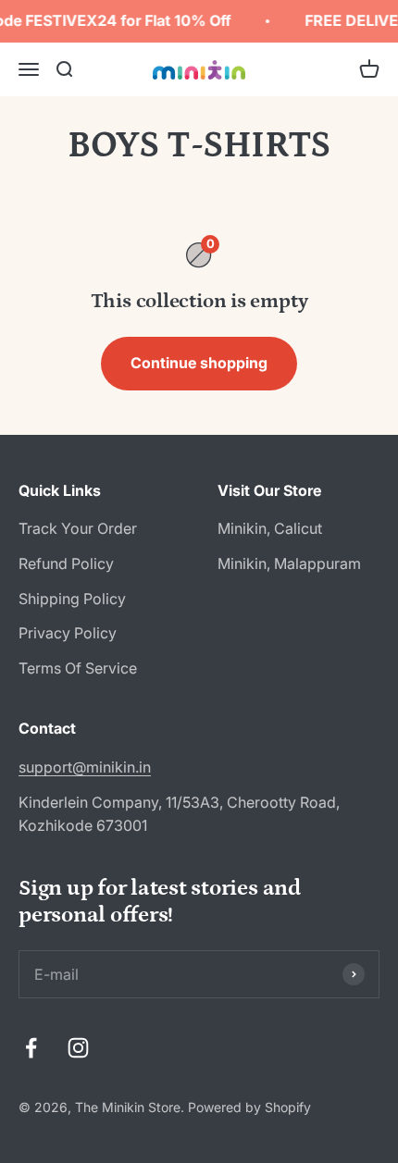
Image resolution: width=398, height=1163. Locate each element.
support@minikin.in (85, 767)
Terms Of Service (78, 668)
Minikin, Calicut (270, 528)
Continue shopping (199, 362)
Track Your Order (78, 528)
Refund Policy (66, 563)
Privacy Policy (68, 633)
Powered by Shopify (249, 1107)
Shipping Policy (72, 598)
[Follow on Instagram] (78, 1047)
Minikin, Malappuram (289, 563)
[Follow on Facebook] (31, 1047)
